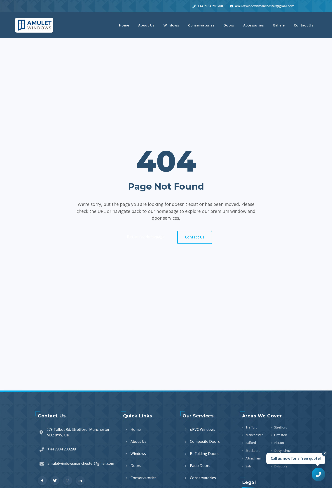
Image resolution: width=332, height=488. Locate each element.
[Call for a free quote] (318, 474)
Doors (229, 25)
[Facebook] (42, 480)
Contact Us (303, 25)
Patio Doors (200, 465)
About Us (146, 25)
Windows (171, 25)
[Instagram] (67, 480)
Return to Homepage (146, 236)
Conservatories (201, 25)
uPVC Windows (202, 429)
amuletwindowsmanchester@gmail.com (264, 6)
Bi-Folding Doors (204, 453)
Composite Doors (205, 441)
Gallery (279, 25)
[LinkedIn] (80, 480)
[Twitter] (54, 480)
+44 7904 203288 (210, 6)
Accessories (253, 25)
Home (124, 25)
